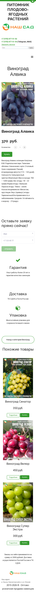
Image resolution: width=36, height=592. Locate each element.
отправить (8, 249)
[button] (24, 415)
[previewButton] (13, 415)
